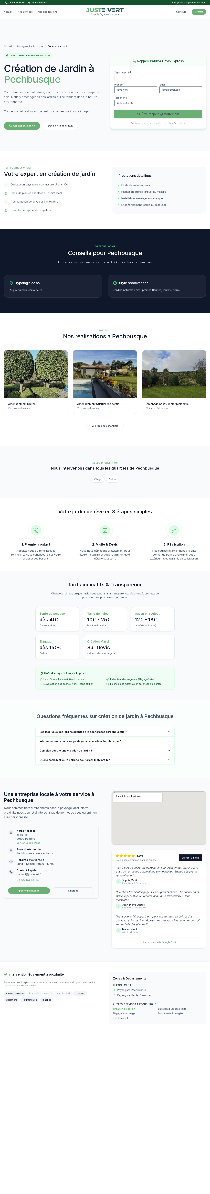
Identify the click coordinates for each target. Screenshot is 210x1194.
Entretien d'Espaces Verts (172, 1008)
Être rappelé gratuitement (160, 114)
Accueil (8, 11)
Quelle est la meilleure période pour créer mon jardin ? (75, 760)
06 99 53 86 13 (16, 2)
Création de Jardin (124, 1008)
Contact (199, 12)
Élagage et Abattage (124, 1013)
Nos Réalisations (47, 11)
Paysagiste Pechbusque (30, 46)
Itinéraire (73, 890)
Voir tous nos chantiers (105, 425)
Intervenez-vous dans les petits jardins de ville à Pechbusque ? (80, 741)
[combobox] (158, 77)
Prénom (118, 84)
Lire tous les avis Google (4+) (159, 942)
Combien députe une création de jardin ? (66, 750)
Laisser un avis (190, 857)
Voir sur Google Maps (28, 842)
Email (162, 84)
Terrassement (120, 1018)
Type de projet (122, 72)
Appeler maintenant (29, 890)
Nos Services (25, 11)
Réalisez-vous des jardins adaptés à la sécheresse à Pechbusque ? (83, 731)
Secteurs (181, 11)
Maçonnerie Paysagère (171, 1013)
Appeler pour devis (24, 125)
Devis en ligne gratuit (60, 125)
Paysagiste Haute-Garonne (134, 995)
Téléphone (120, 97)
